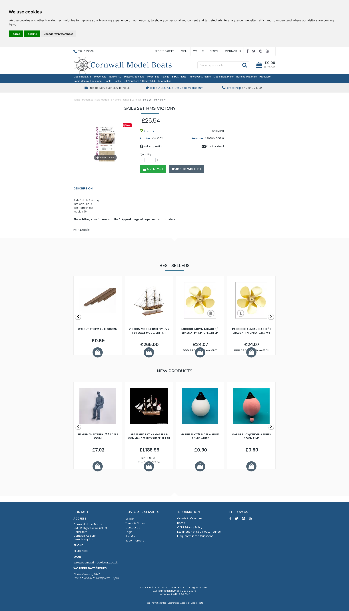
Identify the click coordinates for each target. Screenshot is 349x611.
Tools (108, 80)
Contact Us (233, 51)
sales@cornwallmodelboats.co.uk (95, 562)
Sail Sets (136, 99)
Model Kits (100, 76)
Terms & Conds (135, 523)
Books (117, 80)
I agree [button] (16, 33)
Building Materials (246, 76)
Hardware (265, 76)
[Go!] (244, 65)
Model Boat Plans (223, 76)
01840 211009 (81, 551)
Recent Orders (164, 51)
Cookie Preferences (189, 518)
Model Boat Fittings (158, 76)
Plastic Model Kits (134, 76)
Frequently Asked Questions (195, 536)
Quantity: (146, 154)
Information (164, 80)
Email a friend (215, 146)
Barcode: (197, 138)
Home (76, 99)
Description (83, 188)
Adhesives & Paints (200, 76)
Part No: (145, 138)
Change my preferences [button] (58, 33)
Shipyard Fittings (120, 99)
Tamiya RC (115, 76)
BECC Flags (179, 76)
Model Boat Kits (82, 76)
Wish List (198, 51)
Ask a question (153, 146)
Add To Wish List (187, 169)
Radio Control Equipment (87, 80)
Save (128, 125)
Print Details (81, 230)
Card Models (102, 99)
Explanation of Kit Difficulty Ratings (199, 532)
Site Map (131, 536)
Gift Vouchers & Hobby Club (140, 80)
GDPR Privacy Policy (189, 527)
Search (214, 51)
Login (183, 51)
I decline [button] (32, 33)
